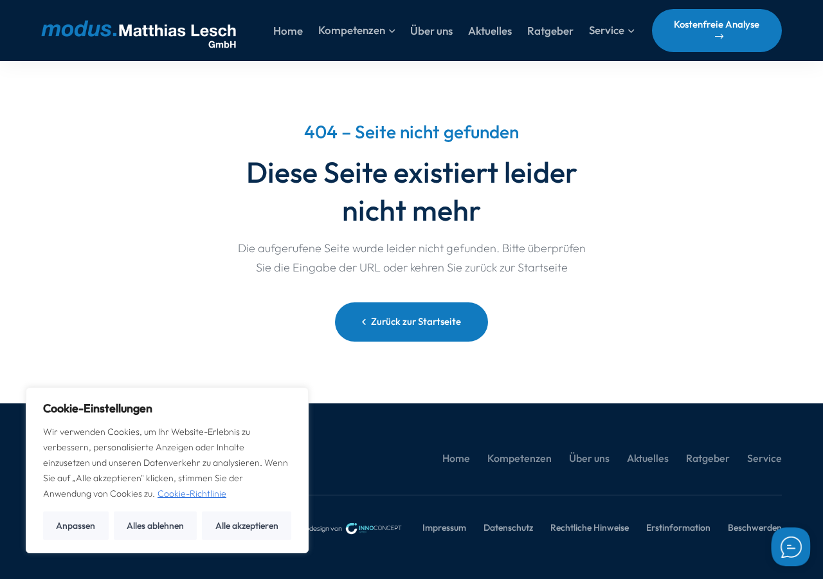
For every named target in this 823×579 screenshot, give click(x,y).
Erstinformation (678, 527)
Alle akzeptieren (246, 525)
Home (456, 458)
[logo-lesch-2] (138, 30)
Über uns (589, 458)
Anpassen (75, 525)
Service (764, 458)
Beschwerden (755, 527)
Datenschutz (508, 527)
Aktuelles (648, 458)
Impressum (444, 527)
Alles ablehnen (155, 525)
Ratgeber (708, 458)
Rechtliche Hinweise (589, 527)
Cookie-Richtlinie (192, 493)
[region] (167, 470)
